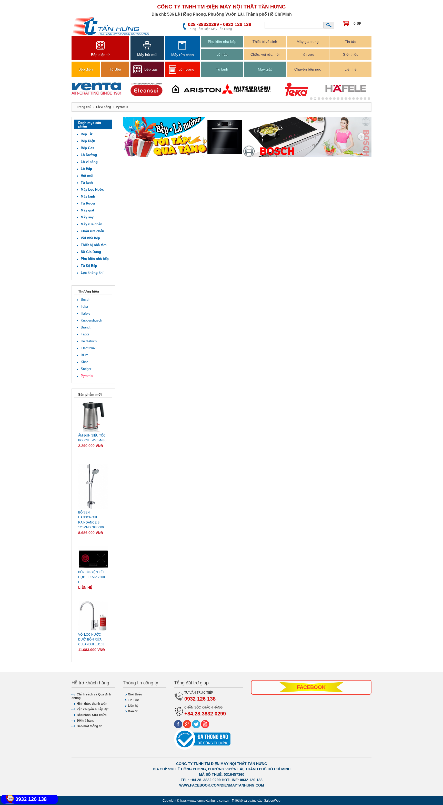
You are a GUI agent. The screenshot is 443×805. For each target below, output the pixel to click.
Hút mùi (87, 176)
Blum (84, 355)
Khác (84, 362)
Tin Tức (133, 700)
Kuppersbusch (91, 320)
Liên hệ (351, 69)
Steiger (86, 369)
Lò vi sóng (89, 162)
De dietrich (89, 341)
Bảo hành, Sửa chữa (92, 715)
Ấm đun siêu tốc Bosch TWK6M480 (92, 438)
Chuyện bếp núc (307, 69)
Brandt (85, 327)
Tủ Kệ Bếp (89, 266)
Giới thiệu (350, 54)
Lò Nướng (89, 155)
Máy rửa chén (91, 224)
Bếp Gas (87, 148)
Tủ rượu (307, 54)
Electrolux (88, 348)
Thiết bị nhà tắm (94, 245)
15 (369, 98)
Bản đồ (133, 711)
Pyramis (87, 376)
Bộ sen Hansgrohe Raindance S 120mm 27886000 (91, 520)
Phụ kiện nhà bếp (222, 42)
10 (349, 98)
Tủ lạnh (222, 69)
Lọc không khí (92, 273)
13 (361, 98)
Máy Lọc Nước (92, 189)
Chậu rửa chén (92, 231)
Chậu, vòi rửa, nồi (264, 54)
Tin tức (350, 42)
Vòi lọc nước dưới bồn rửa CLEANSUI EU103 (91, 639)
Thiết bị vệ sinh (265, 42)
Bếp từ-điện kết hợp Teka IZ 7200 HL (91, 577)
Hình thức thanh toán (92, 703)
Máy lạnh (88, 196)
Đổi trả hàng (85, 720)
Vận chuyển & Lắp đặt (92, 709)
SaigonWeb (272, 800)
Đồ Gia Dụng (91, 252)
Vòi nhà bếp (90, 238)
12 (357, 98)
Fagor (85, 334)
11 (353, 98)
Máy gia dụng (308, 42)
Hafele (85, 313)
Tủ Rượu (88, 203)
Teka (84, 306)
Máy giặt (265, 69)
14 (365, 98)
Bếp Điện (88, 141)
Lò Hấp (86, 169)
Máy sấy (87, 217)
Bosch (85, 300)
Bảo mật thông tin (89, 726)
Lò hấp (222, 54)
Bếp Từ (86, 134)
